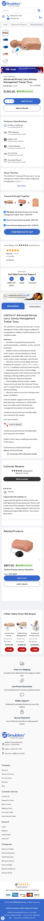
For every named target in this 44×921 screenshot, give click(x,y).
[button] (7, 86)
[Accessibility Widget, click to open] (3, 918)
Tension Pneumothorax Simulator (18, 220)
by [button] (15, 126)
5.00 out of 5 (27, 471)
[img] (7, 488)
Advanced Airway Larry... (34, 634)
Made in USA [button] (15, 140)
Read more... (22, 186)
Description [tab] (13, 306)
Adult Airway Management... (22, 634)
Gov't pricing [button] (14, 154)
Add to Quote (22, 108)
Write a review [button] (22, 479)
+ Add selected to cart (22, 232)
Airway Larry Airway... (9, 634)
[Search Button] (39, 10)
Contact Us (14, 18)
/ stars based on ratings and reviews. (22, 908)
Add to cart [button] (22, 578)
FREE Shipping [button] (16, 133)
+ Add (9, 650)
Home (5, 25)
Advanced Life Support (19, 25)
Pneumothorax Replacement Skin (18, 225)
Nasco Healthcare (9, 76)
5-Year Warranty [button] (15, 147)
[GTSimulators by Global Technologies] (11, 3)
